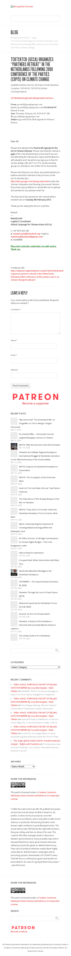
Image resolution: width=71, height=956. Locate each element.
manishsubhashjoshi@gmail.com (26, 236)
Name (14, 340)
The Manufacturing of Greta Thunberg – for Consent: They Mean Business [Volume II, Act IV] (35, 747)
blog (34, 37)
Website (14, 370)
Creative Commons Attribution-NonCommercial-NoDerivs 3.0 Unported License (35, 795)
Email (14, 355)
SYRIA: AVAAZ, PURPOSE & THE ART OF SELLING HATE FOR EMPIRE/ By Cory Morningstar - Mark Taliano (34, 688)
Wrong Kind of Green (20, 37)
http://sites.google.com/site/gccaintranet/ (30, 181)
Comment (16, 309)
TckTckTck (25, 88)
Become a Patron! (19, 931)
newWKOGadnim (19, 85)
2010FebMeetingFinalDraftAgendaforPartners (32, 98)
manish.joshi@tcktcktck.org (26, 234)
